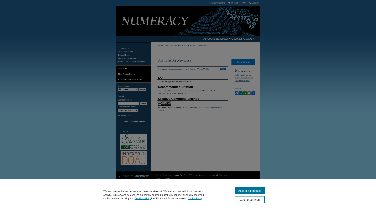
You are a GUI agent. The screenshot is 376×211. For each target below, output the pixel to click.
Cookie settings (143, 198)
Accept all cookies (249, 190)
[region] (188, 195)
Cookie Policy (195, 198)
